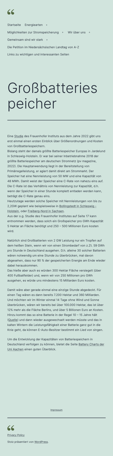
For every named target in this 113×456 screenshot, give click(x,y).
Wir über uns (76, 32)
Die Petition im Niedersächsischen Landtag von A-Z (43, 47)
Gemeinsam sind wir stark (25, 39)
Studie (18, 136)
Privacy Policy (16, 435)
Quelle (12, 320)
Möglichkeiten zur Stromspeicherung (33, 32)
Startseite (14, 25)
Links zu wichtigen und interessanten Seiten (38, 54)
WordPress (41, 441)
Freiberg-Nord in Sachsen (46, 211)
